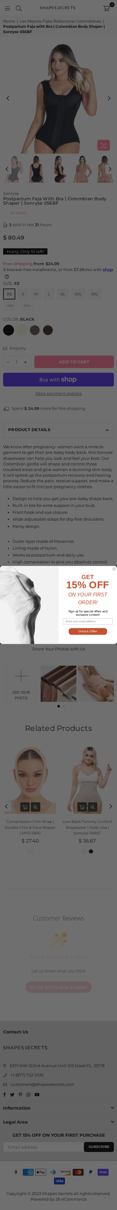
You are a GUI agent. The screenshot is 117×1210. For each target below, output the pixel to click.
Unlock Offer (87, 631)
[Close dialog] (114, 569)
